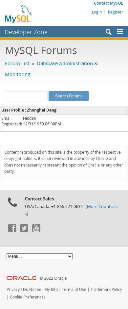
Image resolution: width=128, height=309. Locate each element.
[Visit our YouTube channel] (36, 231)
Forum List (17, 63)
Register (115, 11)
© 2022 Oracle (53, 278)
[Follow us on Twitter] (24, 231)
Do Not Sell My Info (40, 289)
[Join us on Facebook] (12, 231)
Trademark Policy (106, 289)
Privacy (13, 289)
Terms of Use (74, 289)
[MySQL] (18, 14)
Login (97, 11)
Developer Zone (26, 32)
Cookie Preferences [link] (28, 297)
